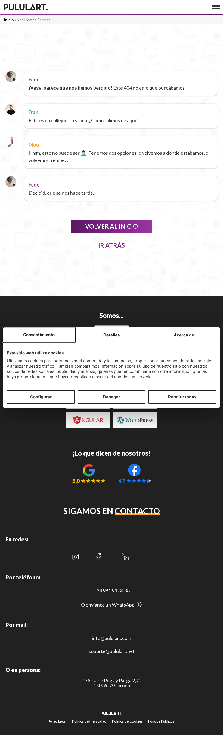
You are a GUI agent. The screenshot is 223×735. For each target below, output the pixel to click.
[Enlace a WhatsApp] (139, 606)
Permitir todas (182, 396)
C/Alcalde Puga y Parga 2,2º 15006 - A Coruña (111, 682)
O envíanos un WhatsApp (108, 605)
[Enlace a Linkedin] (125, 557)
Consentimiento (39, 334)
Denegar (111, 396)
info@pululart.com (111, 638)
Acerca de (184, 335)
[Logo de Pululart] (35, 7)
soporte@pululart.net (112, 651)
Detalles (111, 335)
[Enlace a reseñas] (88, 473)
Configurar (41, 396)
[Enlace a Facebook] (98, 557)
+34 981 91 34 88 (112, 591)
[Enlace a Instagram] (76, 557)
